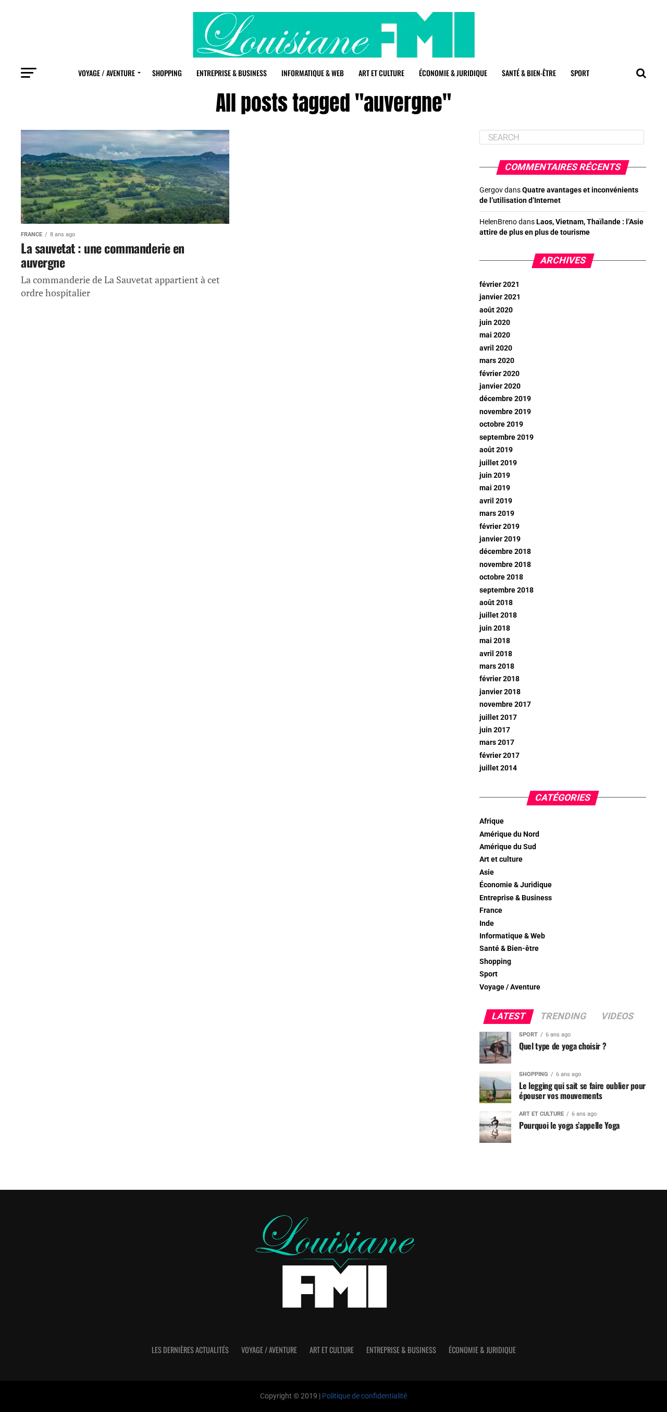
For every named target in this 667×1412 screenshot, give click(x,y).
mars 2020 (496, 360)
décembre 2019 (505, 398)
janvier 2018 (500, 691)
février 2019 (499, 526)
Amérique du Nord (509, 834)
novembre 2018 (505, 564)
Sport (580, 72)
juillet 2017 (498, 717)
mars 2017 (496, 742)
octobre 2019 (501, 424)
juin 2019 (494, 475)
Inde (486, 923)
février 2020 (499, 373)
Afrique (491, 821)
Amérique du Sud (507, 846)
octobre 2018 (501, 577)
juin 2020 (494, 322)
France (490, 910)
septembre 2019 (506, 437)
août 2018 (496, 602)
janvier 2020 (500, 386)
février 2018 (499, 678)
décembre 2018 (505, 551)
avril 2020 (495, 348)
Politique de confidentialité (364, 1396)
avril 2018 (495, 653)
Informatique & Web (312, 72)
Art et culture (381, 72)
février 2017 (499, 755)
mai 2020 (494, 335)
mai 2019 (494, 488)
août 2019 (496, 449)
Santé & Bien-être (529, 72)
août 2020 (496, 310)
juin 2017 (494, 730)
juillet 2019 (498, 462)
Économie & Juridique (453, 72)
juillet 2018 (498, 615)
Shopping (167, 72)
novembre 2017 (505, 704)
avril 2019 (495, 501)
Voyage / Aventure (106, 72)
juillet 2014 (498, 768)
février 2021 (499, 284)
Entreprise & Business (231, 72)
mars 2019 (496, 513)
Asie (486, 872)
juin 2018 (494, 628)
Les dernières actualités (190, 1349)
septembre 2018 (506, 590)
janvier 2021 (500, 297)
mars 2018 (496, 666)
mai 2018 (494, 640)
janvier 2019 (500, 539)
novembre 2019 (505, 411)
